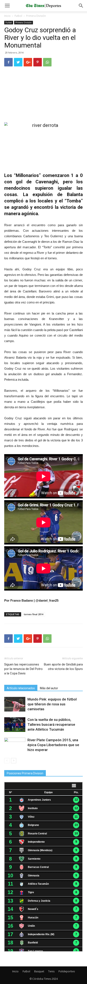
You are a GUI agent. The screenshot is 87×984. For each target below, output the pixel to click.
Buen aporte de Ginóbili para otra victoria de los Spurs (63, 667)
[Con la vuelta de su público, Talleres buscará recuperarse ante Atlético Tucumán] (14, 724)
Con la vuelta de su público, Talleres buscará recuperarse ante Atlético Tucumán (51, 724)
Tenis (51, 971)
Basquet (39, 971)
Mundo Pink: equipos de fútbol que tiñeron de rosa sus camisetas (52, 704)
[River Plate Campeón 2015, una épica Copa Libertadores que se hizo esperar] (14, 745)
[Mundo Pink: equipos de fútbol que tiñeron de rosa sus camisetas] (14, 704)
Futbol (18, 16)
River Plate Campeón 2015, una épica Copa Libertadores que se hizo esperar (53, 745)
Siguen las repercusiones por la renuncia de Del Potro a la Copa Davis (23, 669)
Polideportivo (66, 971)
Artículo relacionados (21, 688)
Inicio (7, 16)
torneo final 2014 (33, 614)
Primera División (36, 16)
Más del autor (49, 688)
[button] (81, 5)
